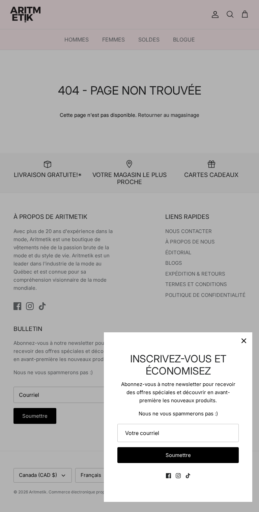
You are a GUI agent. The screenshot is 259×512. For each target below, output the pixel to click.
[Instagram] (178, 475)
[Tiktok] (188, 475)
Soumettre (178, 455)
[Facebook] (168, 475)
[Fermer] (243, 340)
